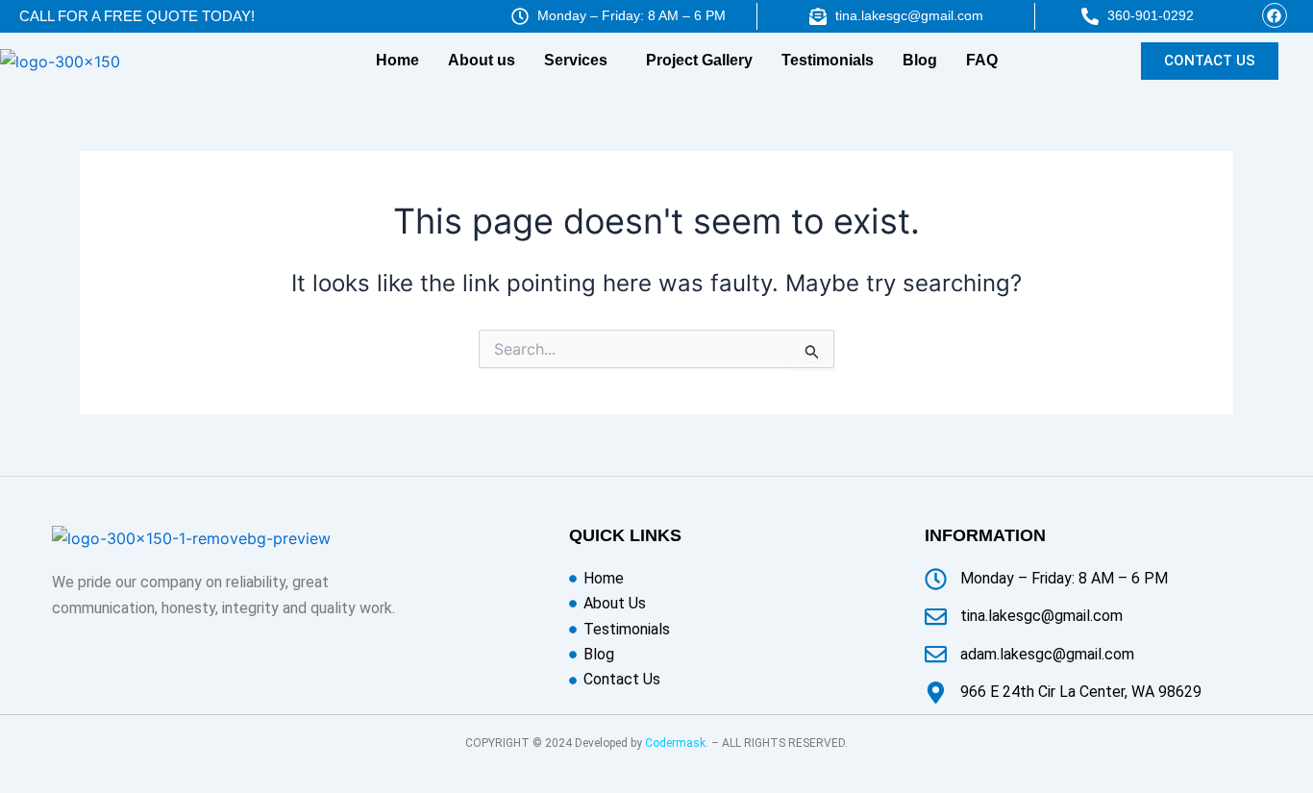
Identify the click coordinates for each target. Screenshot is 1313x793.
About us (481, 60)
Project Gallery (699, 60)
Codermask (675, 743)
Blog (920, 60)
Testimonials (827, 60)
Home (397, 60)
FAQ (982, 60)
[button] (581, 60)
